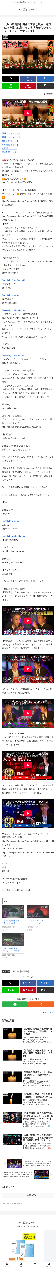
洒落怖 (7, 971)
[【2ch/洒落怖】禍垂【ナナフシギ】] (13, 911)
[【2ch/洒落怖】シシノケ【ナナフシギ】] (38, 911)
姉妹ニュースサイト (11, 133)
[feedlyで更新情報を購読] (15, 1004)
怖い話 (16, 971)
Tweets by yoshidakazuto (13, 310)
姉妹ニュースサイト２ (12, 137)
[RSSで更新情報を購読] (41, 1004)
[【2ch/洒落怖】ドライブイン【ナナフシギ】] (13, 939)
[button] (45, 86)
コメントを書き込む (28, 1195)
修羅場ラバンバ (9, 148)
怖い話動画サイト (10, 141)
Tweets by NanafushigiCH (14, 280)
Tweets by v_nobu (10, 295)
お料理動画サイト (10, 145)
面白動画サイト (9, 152)
